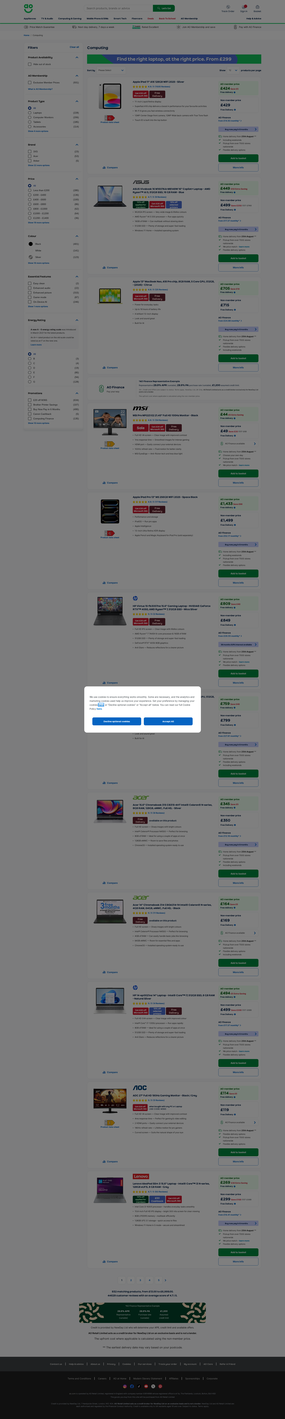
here (101, 704)
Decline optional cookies (117, 721)
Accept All (168, 721)
